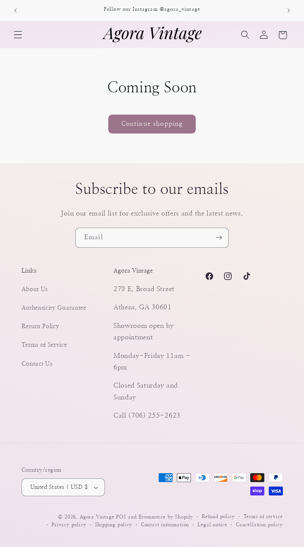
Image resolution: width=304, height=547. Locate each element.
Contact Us (37, 364)
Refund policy (218, 516)
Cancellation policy (259, 525)
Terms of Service (44, 345)
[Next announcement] (288, 10)
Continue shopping (152, 124)
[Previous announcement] (15, 10)
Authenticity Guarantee (54, 308)
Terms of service (263, 516)
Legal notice (212, 525)
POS (121, 517)
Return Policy (40, 326)
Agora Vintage (97, 517)
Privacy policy (69, 525)
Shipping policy (113, 525)
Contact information (165, 525)
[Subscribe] (218, 238)
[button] (18, 35)
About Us (35, 289)
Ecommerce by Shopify (166, 517)
